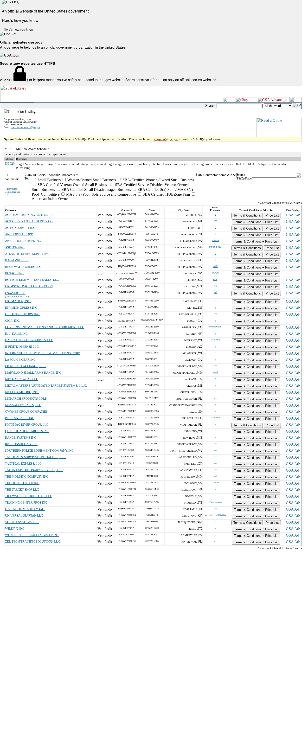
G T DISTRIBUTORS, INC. (22, 314)
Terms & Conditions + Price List (256, 222)
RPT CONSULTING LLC (21, 444)
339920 (10, 163)
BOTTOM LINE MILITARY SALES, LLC (32, 280)
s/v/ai (215, 372)
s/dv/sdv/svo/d (215, 502)
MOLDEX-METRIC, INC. (22, 392)
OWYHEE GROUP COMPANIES (26, 411)
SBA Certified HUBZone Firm (166, 194)
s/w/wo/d (215, 339)
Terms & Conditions (247, 215)
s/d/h (215, 266)
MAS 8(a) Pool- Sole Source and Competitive (100, 194)
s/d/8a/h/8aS (215, 246)
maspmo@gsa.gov (166, 139)
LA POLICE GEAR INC (20, 359)
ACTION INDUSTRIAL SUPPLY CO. (29, 221)
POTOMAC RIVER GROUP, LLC (27, 424)
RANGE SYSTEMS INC (20, 437)
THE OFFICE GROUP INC (22, 483)
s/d (215, 285)
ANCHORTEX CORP (19, 234)
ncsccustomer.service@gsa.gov (25, 127)
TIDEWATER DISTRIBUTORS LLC (28, 496)
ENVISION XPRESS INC (21, 307)
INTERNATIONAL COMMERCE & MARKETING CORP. (42, 353)
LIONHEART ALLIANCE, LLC (25, 366)
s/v (215, 220)
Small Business (49, 180)
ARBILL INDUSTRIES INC (23, 241)
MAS (8, 149)
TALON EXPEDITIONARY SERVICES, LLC (34, 470)
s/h (215, 443)
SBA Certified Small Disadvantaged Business (96, 189)
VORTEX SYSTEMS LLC (22, 522)
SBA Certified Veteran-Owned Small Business (72, 185)
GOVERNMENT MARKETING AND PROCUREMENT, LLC (44, 327)
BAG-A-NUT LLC (17, 260)
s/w (215, 450)
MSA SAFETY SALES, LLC (23, 405)
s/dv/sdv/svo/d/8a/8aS (215, 515)
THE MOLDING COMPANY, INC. (27, 476)
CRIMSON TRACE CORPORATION (29, 286)
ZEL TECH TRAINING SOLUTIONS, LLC (32, 541)
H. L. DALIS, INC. (16, 333)
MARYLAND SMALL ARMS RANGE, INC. (33, 372)
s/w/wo (215, 240)
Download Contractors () (13, 191)
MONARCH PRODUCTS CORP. (26, 398)
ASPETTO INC (15, 247)
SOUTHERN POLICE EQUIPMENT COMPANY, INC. (39, 450)
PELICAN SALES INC (19, 418)
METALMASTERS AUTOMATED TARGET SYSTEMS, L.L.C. (46, 385)
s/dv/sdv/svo (215, 326)
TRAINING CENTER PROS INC (26, 502)
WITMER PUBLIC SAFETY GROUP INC (32, 535)
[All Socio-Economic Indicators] (114, 175)
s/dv (215, 279)
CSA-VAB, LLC (15, 293)
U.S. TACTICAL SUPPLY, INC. (25, 509)
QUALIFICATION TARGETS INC (27, 431)
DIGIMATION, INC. (18, 301)
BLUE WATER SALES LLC (23, 267)
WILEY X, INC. (15, 528)
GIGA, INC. (12, 320)
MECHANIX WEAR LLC (21, 379)
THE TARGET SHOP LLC (22, 489)
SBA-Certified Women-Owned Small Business (158, 180)
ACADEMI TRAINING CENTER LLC (30, 215)
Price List (272, 215)
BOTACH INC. (14, 273)
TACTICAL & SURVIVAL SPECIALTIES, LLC (35, 457)
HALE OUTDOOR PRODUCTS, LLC (29, 340)
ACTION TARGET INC (20, 228)
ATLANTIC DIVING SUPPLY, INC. (27, 254)
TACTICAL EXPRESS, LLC (23, 463)
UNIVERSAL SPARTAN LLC (24, 515)
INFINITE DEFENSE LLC (22, 346)
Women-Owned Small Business (91, 180)
